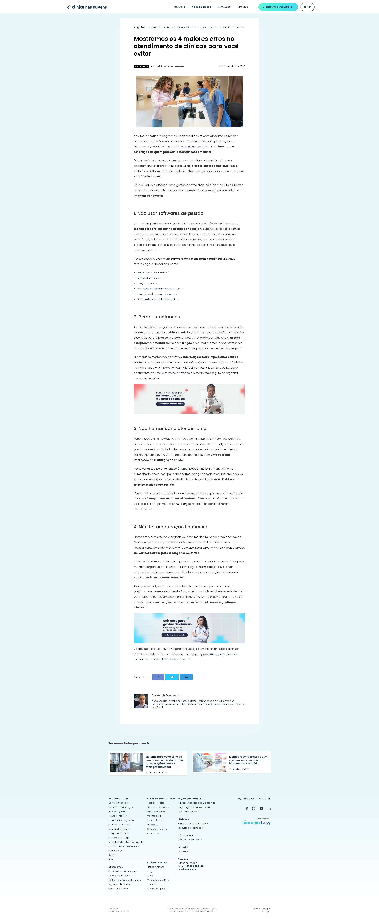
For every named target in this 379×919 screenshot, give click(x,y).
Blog (149, 871)
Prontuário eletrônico (158, 807)
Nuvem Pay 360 (116, 811)
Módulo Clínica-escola (190, 839)
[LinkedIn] (269, 808)
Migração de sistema (119, 884)
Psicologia (152, 824)
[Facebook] (247, 808)
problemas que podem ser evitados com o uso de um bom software (185, 656)
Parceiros (242, 7)
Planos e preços (155, 866)
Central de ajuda (156, 888)
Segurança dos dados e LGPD (194, 807)
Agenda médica (155, 802)
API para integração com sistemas (196, 802)
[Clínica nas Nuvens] (85, 6)
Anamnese (153, 833)
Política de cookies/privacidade (118, 910)
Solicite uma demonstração (278, 6)
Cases (150, 875)
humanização (189, 468)
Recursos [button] (179, 7)
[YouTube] (261, 808)
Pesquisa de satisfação (190, 827)
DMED (111, 855)
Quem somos (115, 866)
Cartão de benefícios (119, 824)
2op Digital (265, 911)
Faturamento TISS (117, 815)
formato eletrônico (177, 373)
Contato (151, 884)
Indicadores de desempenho (124, 846)
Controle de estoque (119, 837)
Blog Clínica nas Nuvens (147, 27)
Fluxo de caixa (115, 850)
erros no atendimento (186, 146)
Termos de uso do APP (120, 875)
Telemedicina (154, 820)
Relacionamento (156, 811)
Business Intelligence (119, 829)
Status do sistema (118, 888)
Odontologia (154, 815)
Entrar (307, 6)
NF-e (110, 859)
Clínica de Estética (157, 829)
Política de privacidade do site (124, 879)
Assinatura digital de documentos (126, 842)
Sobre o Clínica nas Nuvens (123, 871)
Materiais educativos (158, 879)
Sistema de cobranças (120, 807)
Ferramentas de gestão (121, 820)
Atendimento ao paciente (161, 798)
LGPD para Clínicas (188, 811)
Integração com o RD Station (193, 823)
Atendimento (171, 27)
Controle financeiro (118, 802)
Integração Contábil (119, 833)
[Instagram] (253, 808)
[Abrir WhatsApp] (371, 911)
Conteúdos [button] (223, 7)
